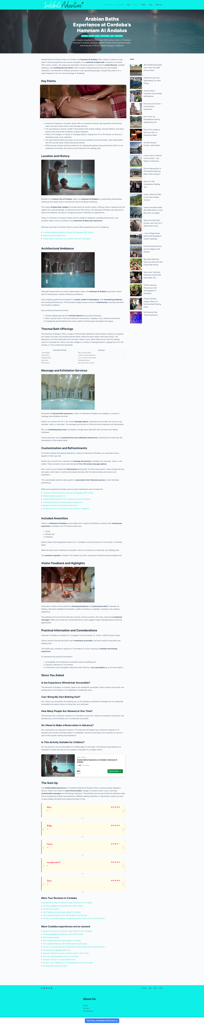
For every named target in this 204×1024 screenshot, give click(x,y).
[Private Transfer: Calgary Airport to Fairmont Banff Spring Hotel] (136, 304)
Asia (128, 4)
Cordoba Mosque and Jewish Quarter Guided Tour (63, 502)
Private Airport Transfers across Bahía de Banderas (153, 93)
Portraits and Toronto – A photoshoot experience (153, 106)
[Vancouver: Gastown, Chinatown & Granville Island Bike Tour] (136, 277)
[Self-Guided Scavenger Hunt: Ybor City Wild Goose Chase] (136, 70)
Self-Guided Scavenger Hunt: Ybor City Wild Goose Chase (153, 67)
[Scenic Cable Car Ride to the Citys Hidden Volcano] (136, 200)
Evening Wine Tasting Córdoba (55, 966)
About (155, 988)
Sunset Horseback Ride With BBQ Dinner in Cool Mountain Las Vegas (153, 210)
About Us (158, 4)
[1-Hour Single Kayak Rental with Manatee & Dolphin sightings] (136, 238)
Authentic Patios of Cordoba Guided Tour (59, 960)
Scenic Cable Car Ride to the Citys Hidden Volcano (152, 197)
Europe (135, 4)
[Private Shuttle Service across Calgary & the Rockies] (136, 251)
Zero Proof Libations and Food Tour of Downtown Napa (152, 132)
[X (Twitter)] (44, 988)
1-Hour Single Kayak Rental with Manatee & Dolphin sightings (152, 236)
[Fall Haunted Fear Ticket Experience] (136, 317)
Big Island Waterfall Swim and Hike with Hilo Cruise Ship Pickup (153, 262)
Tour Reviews (108, 4)
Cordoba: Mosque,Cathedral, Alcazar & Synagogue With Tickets (68, 232)
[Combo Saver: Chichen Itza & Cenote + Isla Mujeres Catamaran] (136, 161)
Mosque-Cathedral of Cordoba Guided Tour (60, 505)
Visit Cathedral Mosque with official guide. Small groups (65, 915)
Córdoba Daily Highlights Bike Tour (56, 950)
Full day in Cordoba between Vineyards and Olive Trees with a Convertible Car (74, 918)
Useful (161, 988)
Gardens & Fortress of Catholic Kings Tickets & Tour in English (67, 903)
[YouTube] (51, 988)
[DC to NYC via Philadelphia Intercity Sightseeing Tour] (136, 122)
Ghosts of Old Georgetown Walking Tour (152, 184)
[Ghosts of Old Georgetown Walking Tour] (136, 187)
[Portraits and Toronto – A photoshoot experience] (136, 109)
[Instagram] (46, 988)
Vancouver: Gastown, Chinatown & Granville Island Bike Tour (152, 275)
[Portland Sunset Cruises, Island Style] (136, 148)
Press (150, 988)
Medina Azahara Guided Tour (54, 236)
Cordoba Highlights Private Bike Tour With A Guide (63, 906)
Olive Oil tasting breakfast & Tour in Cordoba (60, 956)
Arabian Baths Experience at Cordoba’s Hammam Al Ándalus (66, 239)
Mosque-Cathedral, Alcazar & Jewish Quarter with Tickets (66, 953)
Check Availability (114, 771)
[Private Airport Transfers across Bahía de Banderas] (136, 96)
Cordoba (91, 36)
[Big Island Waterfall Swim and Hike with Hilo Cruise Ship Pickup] (136, 264)
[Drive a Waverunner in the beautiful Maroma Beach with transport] (136, 174)
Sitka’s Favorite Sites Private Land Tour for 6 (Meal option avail (153, 223)
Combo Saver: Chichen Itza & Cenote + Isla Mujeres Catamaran (153, 158)
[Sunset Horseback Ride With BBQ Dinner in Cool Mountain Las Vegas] (136, 213)
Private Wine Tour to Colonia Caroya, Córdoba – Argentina (66, 509)
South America (119, 4)
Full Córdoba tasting (51, 909)
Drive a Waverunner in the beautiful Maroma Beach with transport (152, 171)
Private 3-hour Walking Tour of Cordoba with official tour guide (68, 963)
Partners (144, 988)
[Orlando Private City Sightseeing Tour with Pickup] (136, 83)
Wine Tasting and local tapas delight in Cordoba (62, 912)
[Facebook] (41, 988)
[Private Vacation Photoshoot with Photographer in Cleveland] (136, 290)
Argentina (84, 36)
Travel (143, 4)
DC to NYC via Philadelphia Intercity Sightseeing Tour (152, 119)
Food (150, 4)
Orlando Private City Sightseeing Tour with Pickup (152, 80)
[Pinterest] (49, 988)
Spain (112, 36)
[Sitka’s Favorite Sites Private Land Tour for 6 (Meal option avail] (136, 225)
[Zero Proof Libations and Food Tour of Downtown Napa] (136, 135)
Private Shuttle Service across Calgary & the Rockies (153, 249)
